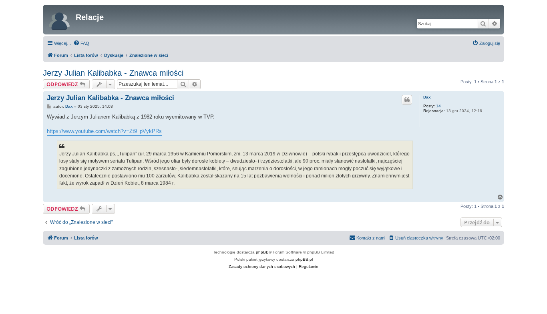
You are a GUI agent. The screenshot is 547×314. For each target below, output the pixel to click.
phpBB (262, 252)
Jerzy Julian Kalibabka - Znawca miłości (113, 72)
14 (438, 106)
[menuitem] (81, 43)
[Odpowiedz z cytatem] (407, 100)
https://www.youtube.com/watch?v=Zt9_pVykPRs (104, 131)
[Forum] (60, 19)
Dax (427, 97)
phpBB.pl (304, 259)
